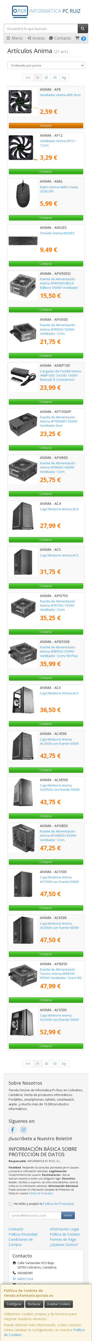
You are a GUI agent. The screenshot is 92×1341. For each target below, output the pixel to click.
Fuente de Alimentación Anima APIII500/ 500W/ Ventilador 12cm (57, 329)
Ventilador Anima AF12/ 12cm (57, 143)
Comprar (45, 171)
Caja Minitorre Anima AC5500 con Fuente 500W (59, 879)
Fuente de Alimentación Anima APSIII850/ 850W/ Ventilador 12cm (58, 835)
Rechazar (34, 1304)
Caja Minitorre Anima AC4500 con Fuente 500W (59, 741)
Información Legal (64, 1229)
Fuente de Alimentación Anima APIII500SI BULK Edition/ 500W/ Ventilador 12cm (59, 285)
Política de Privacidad (41, 1193)
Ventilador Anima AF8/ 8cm (60, 95)
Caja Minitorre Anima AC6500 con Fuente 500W (59, 925)
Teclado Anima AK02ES (57, 233)
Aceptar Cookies (58, 1304)
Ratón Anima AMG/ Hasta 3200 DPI (59, 189)
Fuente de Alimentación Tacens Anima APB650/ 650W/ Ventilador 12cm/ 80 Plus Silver (60, 975)
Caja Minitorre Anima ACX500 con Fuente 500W (59, 1017)
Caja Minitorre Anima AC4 (59, 509)
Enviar (68, 1215)
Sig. (64, 77)
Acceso (38, 38)
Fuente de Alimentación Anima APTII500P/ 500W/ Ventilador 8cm (59, 421)
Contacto (62, 38)
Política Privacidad (23, 1234)
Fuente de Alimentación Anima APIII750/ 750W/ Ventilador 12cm (57, 605)
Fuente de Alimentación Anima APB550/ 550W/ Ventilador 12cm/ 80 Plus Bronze (59, 653)
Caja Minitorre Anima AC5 (59, 555)
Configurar (14, 1304)
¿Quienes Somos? (64, 1244)
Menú (17, 38)
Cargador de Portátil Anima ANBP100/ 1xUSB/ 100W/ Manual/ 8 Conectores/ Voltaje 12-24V (60, 377)
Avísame (46, 125)
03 (55, 77)
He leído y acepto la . (44, 1204)
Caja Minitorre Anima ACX (59, 693)
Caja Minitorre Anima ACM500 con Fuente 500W (59, 787)
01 (37, 77)
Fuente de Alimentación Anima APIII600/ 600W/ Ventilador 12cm (57, 467)
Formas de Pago (63, 1239)
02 (46, 77)
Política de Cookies (65, 1234)
